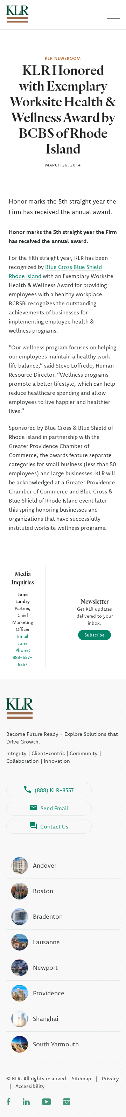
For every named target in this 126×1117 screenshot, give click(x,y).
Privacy (110, 1078)
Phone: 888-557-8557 (23, 657)
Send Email (54, 808)
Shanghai (45, 1019)
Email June (22, 639)
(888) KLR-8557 (54, 790)
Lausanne (46, 942)
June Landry (22, 597)
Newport (45, 967)
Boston (43, 891)
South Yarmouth (56, 1044)
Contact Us (54, 826)
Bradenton (48, 916)
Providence (48, 993)
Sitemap (81, 1078)
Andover (44, 865)
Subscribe (94, 635)
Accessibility (30, 1086)
